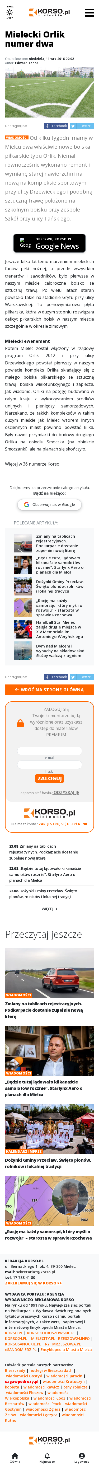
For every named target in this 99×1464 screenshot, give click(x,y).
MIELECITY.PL (43, 1338)
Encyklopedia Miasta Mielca (66, 1349)
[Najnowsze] (47, 1456)
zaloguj (49, 778)
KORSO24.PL (16, 1338)
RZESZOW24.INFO (74, 1338)
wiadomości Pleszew (24, 1392)
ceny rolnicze (75, 1387)
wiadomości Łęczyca (39, 1414)
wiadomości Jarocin (64, 1375)
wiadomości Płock (45, 1403)
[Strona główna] (15, 1456)
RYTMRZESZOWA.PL (63, 1343)
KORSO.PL (14, 1332)
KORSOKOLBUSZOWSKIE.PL (51, 1332)
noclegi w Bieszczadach (51, 1370)
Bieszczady (15, 1370)
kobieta (12, 1387)
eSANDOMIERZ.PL (20, 1349)
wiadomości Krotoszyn (64, 1381)
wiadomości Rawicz (41, 1387)
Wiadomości (16, 137)
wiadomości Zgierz (43, 1409)
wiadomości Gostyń (24, 1375)
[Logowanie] (81, 1456)
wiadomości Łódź (49, 1398)
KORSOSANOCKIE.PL (23, 1343)
